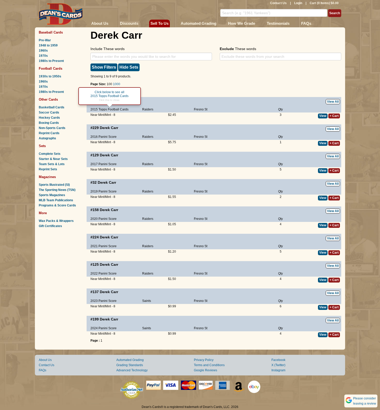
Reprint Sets (48, 169)
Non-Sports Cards (52, 128)
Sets (42, 146)
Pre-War (45, 40)
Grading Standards (129, 365)
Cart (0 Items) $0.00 (324, 3)
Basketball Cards (51, 107)
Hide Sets (128, 67)
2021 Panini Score (103, 246)
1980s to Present (51, 61)
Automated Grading (198, 23)
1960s (43, 50)
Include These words (107, 49)
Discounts (129, 23)
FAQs (306, 23)
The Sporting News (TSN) (57, 190)
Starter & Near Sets (53, 159)
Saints (146, 301)
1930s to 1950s (50, 76)
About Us (99, 23)
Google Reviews (205, 370)
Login (298, 3)
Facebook (278, 360)
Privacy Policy (204, 360)
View (322, 116)
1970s (43, 56)
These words (238, 49)
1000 (116, 84)
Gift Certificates (50, 226)
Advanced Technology (132, 370)
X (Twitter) (278, 365)
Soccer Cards (49, 112)
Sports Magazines (52, 195)
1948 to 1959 (48, 45)
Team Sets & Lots (52, 164)
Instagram (278, 370)
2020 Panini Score (103, 219)
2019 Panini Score (103, 191)
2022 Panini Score (103, 273)
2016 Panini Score (103, 137)
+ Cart (334, 116)
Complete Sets (49, 154)
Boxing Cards (49, 123)
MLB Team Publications (56, 200)
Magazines (47, 177)
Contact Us (278, 3)
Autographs (47, 138)
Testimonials (278, 23)
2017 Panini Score (103, 164)
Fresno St (200, 109)
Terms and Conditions (209, 365)
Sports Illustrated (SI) (54, 185)
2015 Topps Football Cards (109, 109)
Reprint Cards (49, 133)
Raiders (147, 109)
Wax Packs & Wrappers (56, 221)
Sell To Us (159, 23)
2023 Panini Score (103, 301)
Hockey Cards (49, 117)
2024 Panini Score (103, 328)
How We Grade (241, 23)
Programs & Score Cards (57, 205)
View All (333, 101)
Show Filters (104, 67)
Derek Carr (109, 128)
